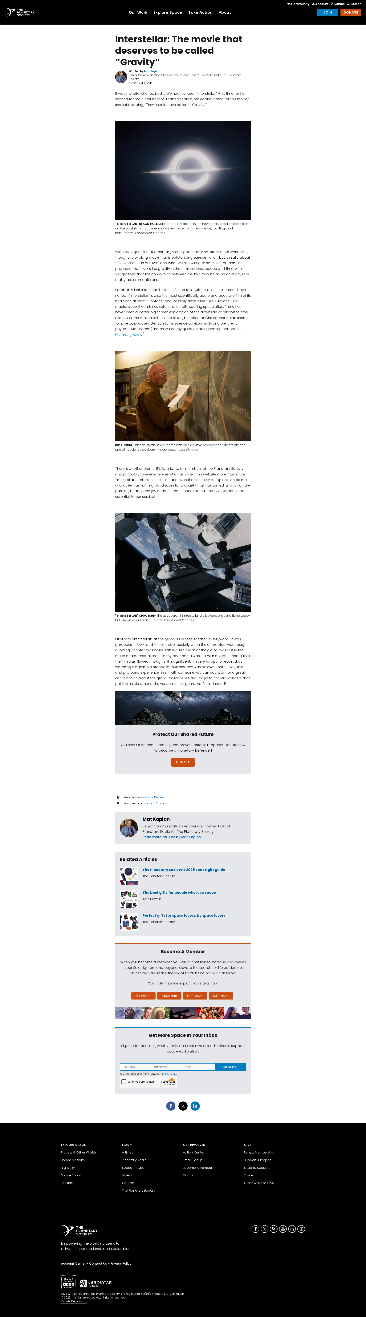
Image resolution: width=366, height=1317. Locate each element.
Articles (161, 803)
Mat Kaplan (156, 819)
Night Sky (68, 1168)
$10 (169, 995)
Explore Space (168, 12)
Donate (351, 12)
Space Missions (73, 1160)
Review (159, 797)
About (225, 12)
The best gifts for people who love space (179, 892)
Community (300, 4)
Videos (127, 1175)
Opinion (147, 797)
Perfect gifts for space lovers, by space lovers (184, 915)
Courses (128, 1183)
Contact (189, 1175)
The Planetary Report (138, 1190)
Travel (248, 1175)
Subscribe (230, 1067)
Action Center (193, 1152)
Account (321, 4)
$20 (195, 995)
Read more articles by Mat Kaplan (172, 836)
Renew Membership (259, 1152)
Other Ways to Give (259, 1183)
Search (355, 4)
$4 (143, 995)
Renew (339, 4)
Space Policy (71, 1175)
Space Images (133, 1168)
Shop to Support (257, 1168)
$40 (221, 995)
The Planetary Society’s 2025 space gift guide (184, 869)
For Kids (67, 1183)
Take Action (200, 12)
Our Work (138, 12)
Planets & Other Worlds (79, 1152)
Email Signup (193, 1160)
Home (148, 803)
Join (327, 12)
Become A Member (197, 1168)
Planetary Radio (129, 334)
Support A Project (257, 1160)
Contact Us (98, 1263)
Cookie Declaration (74, 1301)
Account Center (73, 1263)
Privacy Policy (168, 1073)
